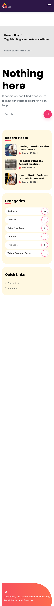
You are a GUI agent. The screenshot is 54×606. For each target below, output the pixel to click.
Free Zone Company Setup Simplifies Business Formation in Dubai (32, 165)
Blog (17, 35)
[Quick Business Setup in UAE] (6, 5)
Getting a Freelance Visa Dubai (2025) (34, 148)
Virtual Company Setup (26, 253)
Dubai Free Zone (26, 228)
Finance (26, 237)
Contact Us (13, 283)
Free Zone (26, 245)
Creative (26, 220)
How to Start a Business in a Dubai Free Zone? (33, 177)
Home (7, 35)
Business (26, 211)
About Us (12, 289)
